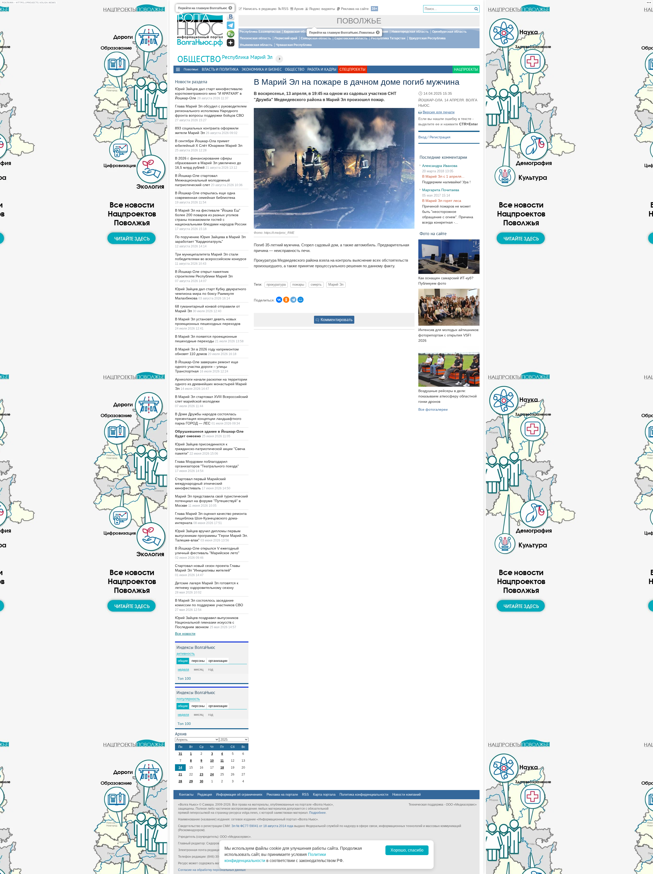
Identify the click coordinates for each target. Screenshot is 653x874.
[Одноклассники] (286, 300)
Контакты (186, 794)
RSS (285, 9)
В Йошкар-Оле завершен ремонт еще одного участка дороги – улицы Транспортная (206, 366)
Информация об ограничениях (239, 794)
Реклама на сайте (355, 9)
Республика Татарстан (388, 38)
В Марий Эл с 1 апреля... (443, 176)
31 (180, 754)
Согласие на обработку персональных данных (212, 870)
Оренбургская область (449, 31)
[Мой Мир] (300, 300)
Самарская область (316, 38)
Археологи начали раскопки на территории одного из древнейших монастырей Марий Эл (211, 384)
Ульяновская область (256, 45)
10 (212, 760)
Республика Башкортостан (260, 31)
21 (180, 774)
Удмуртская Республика (427, 38)
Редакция (204, 794)
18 (222, 767)
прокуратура (276, 284)
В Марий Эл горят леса (441, 201)
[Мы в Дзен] (230, 42)
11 (222, 760)
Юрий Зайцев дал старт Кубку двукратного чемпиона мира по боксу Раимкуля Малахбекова (210, 293)
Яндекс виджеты (322, 9)
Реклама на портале (282, 794)
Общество (294, 69)
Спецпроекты (353, 69)
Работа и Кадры (321, 69)
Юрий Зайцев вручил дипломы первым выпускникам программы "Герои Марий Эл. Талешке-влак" (211, 535)
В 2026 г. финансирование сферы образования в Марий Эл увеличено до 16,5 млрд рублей (208, 162)
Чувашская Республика (294, 45)
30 (201, 781)
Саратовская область (350, 38)
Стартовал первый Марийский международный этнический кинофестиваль (200, 483)
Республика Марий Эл (247, 57)
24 (212, 774)
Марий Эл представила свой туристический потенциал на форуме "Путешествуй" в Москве (211, 500)
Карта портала (324, 794)
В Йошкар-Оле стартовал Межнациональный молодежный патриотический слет (202, 180)
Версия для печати (439, 112)
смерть (316, 284)
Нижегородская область (410, 31)
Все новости (185, 634)
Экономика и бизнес (262, 69)
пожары (298, 284)
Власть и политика (220, 69)
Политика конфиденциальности (364, 794)
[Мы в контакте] (230, 16)
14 (180, 767)
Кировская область (298, 31)
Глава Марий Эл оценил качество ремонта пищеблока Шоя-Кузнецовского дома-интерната (211, 518)
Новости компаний (406, 794)
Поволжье (359, 21)
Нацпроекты (466, 69)
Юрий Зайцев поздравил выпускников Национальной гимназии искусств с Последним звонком (206, 622)
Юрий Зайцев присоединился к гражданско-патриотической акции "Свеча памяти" (210, 448)
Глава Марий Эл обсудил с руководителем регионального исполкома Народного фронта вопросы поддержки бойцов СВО (211, 110)
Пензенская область (255, 38)
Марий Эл (336, 284)
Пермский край (285, 38)
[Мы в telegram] (230, 25)
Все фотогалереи (433, 409)
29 (191, 781)
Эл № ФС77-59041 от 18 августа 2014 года (262, 826)
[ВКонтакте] (279, 300)
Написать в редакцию (260, 9)
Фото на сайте (433, 233)
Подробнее (317, 813)
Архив (299, 9)
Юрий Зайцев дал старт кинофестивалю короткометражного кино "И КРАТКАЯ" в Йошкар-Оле (209, 93)
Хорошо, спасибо (407, 850)
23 (201, 774)
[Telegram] (293, 300)
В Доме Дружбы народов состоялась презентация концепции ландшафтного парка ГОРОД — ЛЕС (208, 418)
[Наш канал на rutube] (230, 34)
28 (180, 781)
